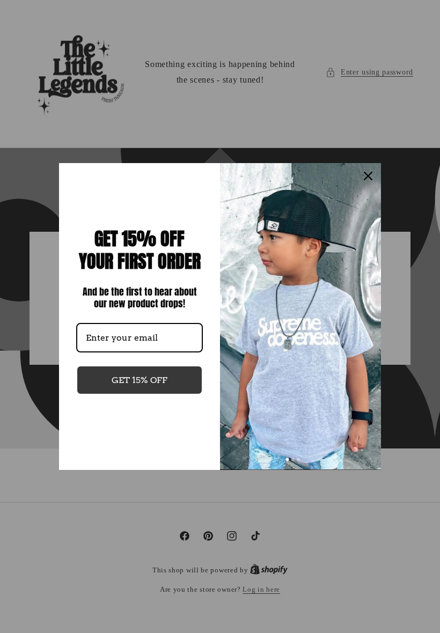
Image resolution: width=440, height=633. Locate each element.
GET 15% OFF (139, 380)
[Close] (368, 176)
